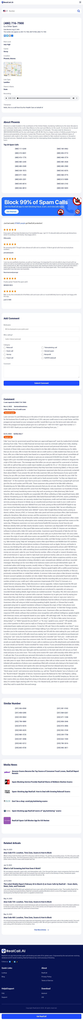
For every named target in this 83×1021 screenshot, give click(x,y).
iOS (43, 997)
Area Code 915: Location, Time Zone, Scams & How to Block (28, 853)
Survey (8, 354)
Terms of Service (47, 980)
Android (44, 993)
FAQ (3, 993)
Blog (3, 977)
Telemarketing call (50, 347)
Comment (7, 364)
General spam (49, 351)
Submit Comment (41, 383)
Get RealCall (41, 1016)
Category (7, 345)
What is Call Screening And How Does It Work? (22, 868)
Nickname (7, 325)
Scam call (9, 351)
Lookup (4, 973)
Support (4, 997)
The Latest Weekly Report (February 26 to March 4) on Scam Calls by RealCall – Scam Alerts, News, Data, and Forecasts (41, 885)
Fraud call (9, 358)
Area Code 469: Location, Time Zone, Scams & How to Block (28, 917)
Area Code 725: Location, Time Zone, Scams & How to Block (28, 902)
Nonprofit (47, 354)
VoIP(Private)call (50, 358)
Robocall (9, 347)
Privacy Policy (46, 977)
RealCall (44, 973)
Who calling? (8, 335)
